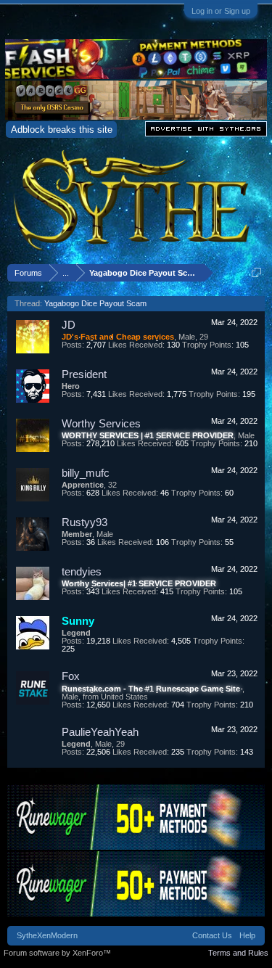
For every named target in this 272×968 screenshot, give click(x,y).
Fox (71, 676)
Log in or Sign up (220, 11)
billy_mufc (86, 473)
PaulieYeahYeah (100, 732)
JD (68, 325)
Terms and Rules (238, 952)
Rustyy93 (84, 522)
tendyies (82, 571)
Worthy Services (101, 423)
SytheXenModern (47, 935)
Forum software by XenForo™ (57, 952)
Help (247, 935)
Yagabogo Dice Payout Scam (95, 303)
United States (124, 696)
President (84, 374)
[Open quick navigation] (256, 272)
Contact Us (212, 935)
